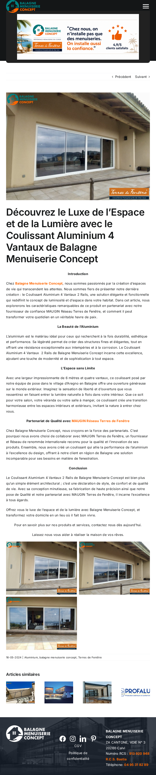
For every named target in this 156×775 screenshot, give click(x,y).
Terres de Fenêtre (90, 657)
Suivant (141, 77)
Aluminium (31, 657)
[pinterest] (93, 738)
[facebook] (62, 738)
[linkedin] (83, 738)
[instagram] (73, 738)
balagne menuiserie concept (57, 657)
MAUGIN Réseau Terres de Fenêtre (101, 421)
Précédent (123, 77)
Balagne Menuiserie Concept (39, 283)
